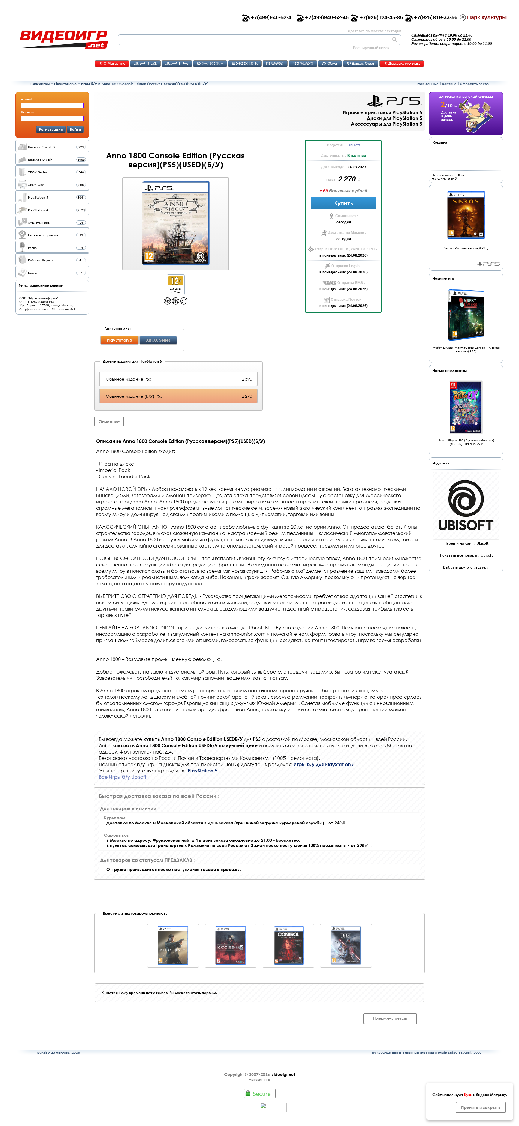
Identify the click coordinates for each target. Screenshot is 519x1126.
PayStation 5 (488, 264)
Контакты (112, 63)
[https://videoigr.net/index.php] (63, 39)
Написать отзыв (390, 1018)
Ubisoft (354, 145)
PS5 (176, 63)
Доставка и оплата (401, 63)
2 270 (347, 179)
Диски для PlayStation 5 (394, 118)
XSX (245, 63)
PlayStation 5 (65, 83)
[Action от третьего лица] (167, 303)
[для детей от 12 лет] (175, 283)
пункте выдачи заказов (355, 745)
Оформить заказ (474, 83)
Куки (468, 1094)
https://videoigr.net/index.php (63, 39)
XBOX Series (158, 339)
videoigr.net (283, 1074)
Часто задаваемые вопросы (361, 63)
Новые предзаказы (449, 370)
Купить (343, 203)
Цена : (332, 180)
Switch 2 (303, 63)
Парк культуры (487, 17)
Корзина (449, 83)
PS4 (145, 63)
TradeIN (330, 63)
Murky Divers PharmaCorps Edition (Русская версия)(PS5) (466, 349)
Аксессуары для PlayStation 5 (386, 124)
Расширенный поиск (371, 48)
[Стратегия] (175, 303)
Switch (275, 63)
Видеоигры (40, 83)
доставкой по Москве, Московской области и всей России (336, 739)
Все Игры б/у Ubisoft (122, 777)
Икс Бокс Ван (210, 63)
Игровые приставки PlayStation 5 (382, 112)
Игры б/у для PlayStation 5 (324, 764)
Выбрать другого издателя (466, 567)
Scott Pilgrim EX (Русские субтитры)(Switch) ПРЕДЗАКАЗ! (466, 442)
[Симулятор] (183, 303)
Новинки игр (443, 278)
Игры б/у (89, 83)
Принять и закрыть (480, 1107)
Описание (109, 421)
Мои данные (428, 83)
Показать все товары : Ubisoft (466, 555)
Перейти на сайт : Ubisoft (466, 543)
